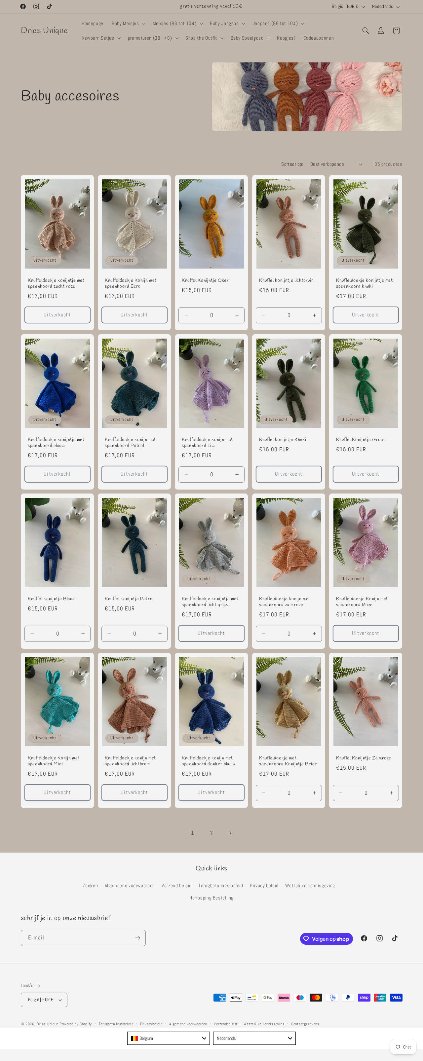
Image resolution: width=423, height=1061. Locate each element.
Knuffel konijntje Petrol (129, 599)
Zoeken (90, 886)
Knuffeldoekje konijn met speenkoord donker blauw (208, 761)
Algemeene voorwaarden (130, 886)
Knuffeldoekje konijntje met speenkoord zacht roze (56, 284)
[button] (128, 23)
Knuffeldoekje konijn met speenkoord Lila (207, 443)
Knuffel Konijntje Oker (205, 281)
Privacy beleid (264, 886)
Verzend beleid (177, 886)
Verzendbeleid (225, 1024)
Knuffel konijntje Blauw (51, 599)
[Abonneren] (137, 938)
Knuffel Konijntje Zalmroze (363, 758)
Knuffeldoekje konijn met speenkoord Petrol (130, 443)
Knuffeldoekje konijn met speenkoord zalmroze (284, 602)
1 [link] (192, 832)
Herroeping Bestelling (211, 898)
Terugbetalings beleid (220, 886)
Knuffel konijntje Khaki (282, 440)
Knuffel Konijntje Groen (361, 440)
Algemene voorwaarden (188, 1024)
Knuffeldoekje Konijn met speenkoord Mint (54, 761)
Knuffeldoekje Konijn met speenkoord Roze (362, 602)
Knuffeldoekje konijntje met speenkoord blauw (56, 443)
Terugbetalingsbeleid (116, 1024)
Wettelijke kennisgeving (310, 886)
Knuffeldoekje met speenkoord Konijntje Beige (288, 761)
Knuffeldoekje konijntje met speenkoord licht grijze (210, 602)
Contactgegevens (305, 1024)
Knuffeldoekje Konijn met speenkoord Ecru (131, 284)
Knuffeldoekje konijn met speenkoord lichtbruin (130, 761)
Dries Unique (47, 1024)
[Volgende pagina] (230, 832)
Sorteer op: (292, 164)
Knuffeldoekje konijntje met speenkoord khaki (364, 284)
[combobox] (168, 1038)
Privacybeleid (151, 1024)
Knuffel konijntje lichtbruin (286, 281)
